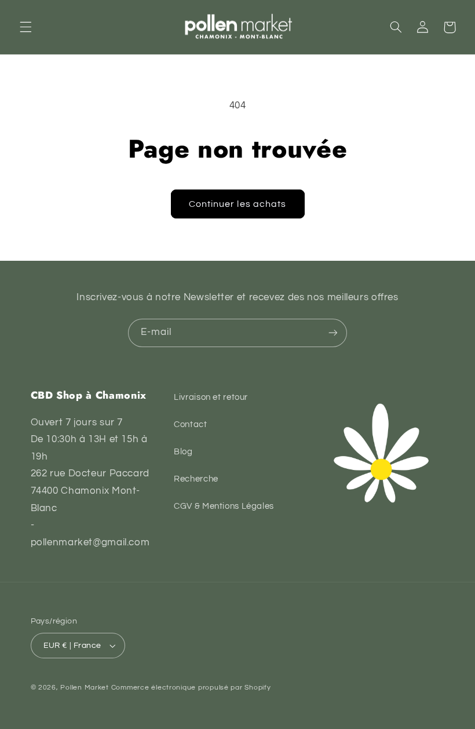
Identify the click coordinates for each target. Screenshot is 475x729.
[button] (25, 27)
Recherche (196, 479)
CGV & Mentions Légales (224, 506)
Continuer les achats (237, 204)
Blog (183, 451)
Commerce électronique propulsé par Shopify (191, 687)
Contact (190, 424)
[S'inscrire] (333, 333)
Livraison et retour (211, 397)
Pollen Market (84, 687)
